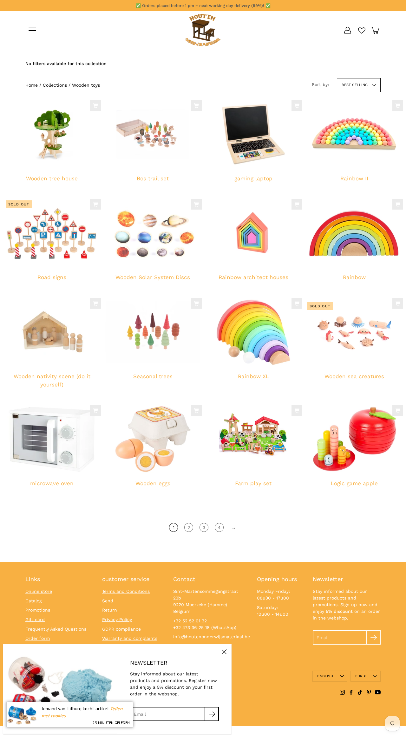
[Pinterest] (369, 692)
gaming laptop (253, 178)
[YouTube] (378, 692)
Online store (38, 591)
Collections (55, 85)
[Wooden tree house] (52, 134)
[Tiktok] (360, 692)
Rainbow (354, 277)
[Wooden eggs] (152, 439)
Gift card (35, 619)
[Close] (224, 651)
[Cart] (375, 30)
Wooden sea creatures (354, 376)
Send (107, 600)
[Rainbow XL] (253, 332)
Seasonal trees (152, 376)
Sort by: (320, 84)
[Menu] (32, 30)
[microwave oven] (52, 439)
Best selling (355, 85)
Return (109, 610)
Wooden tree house (52, 178)
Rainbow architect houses (253, 277)
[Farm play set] (253, 439)
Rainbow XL (253, 376)
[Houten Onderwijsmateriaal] (203, 30)
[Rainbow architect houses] (253, 233)
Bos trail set (153, 178)
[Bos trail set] (153, 134)
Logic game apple (354, 483)
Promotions (37, 610)
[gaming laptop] (253, 134)
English (325, 676)
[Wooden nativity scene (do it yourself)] (52, 332)
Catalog (33, 600)
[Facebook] (351, 692)
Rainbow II (354, 178)
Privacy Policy (117, 619)
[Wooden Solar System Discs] (153, 233)
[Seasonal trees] (153, 332)
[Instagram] (342, 692)
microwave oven (52, 483)
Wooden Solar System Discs (152, 277)
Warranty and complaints (129, 638)
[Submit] (373, 637)
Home (31, 85)
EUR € (360, 676)
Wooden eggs (152, 483)
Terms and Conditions (126, 591)
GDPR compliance (121, 629)
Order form (37, 638)
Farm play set (253, 483)
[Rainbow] (354, 233)
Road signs (51, 277)
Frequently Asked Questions (55, 629)
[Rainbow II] (354, 134)
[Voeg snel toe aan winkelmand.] (95, 105)
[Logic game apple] (354, 439)
